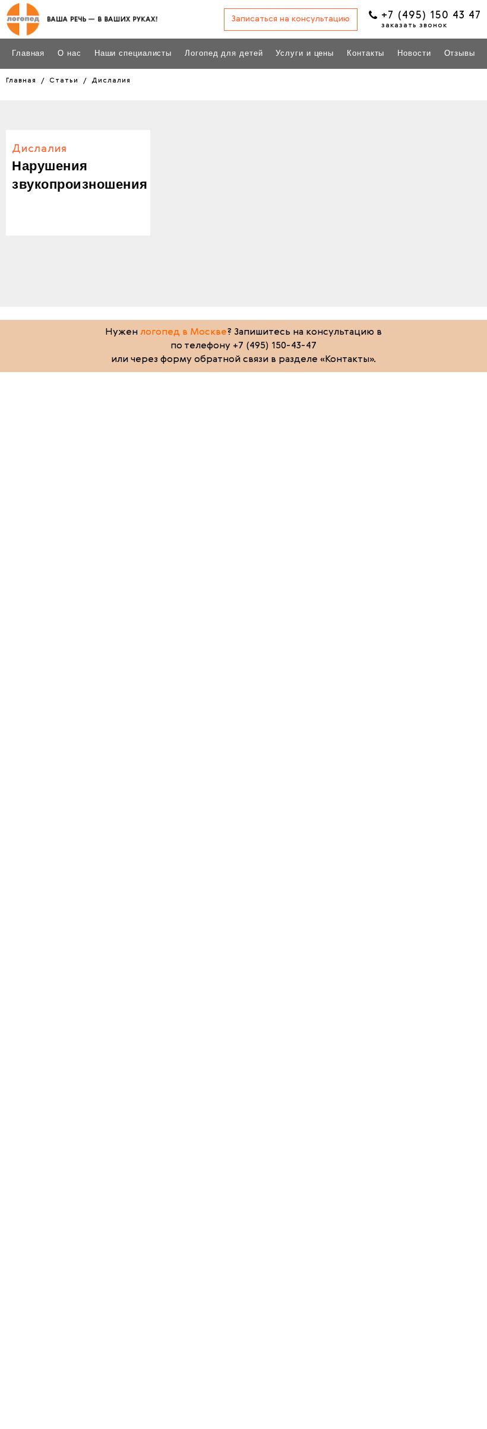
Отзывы (459, 53)
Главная (28, 53)
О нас (69, 53)
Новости (414, 53)
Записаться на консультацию (291, 19)
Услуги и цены (305, 53)
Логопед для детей (224, 53)
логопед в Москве (183, 332)
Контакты (365, 53)
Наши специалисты (133, 53)
